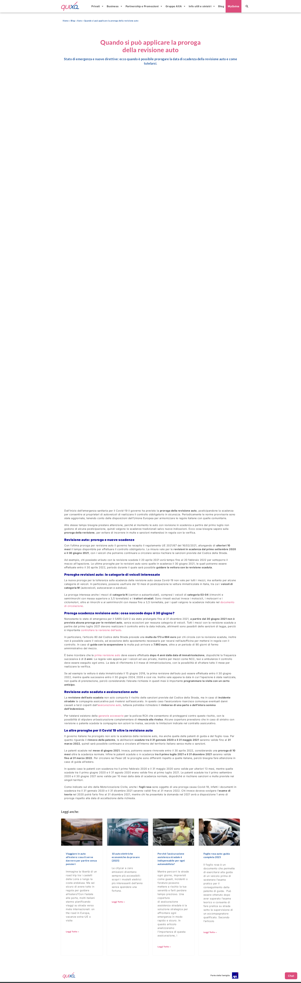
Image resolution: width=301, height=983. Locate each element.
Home (66, 21)
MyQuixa (233, 6)
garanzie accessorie (111, 715)
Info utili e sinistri (200, 6)
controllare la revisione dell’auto (101, 630)
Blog (221, 6)
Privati (95, 6)
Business (113, 6)
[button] (247, 6)
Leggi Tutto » (72, 931)
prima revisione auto (107, 655)
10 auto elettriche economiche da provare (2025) (126, 857)
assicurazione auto (109, 705)
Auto (79, 21)
